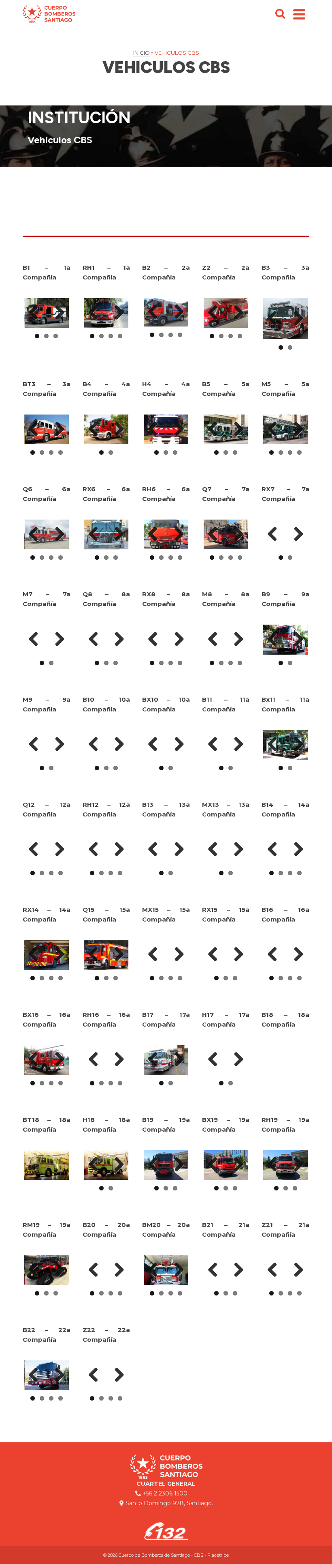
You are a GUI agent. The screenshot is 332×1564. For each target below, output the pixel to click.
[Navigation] (299, 14)
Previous (36, 313)
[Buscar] (280, 14)
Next (57, 313)
